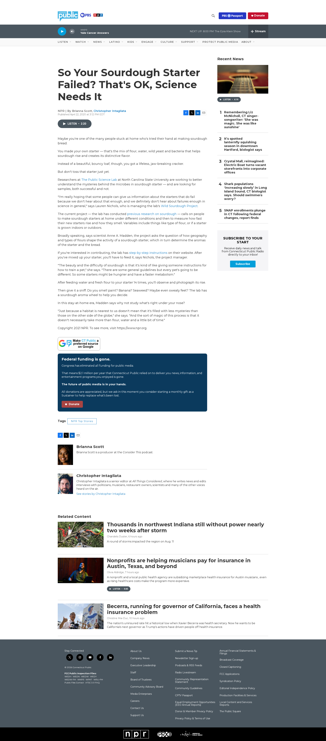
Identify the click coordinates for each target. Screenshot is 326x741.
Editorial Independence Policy (237, 688)
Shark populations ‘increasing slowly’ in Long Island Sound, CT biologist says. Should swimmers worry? (245, 191)
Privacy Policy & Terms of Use (192, 718)
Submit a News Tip (186, 651)
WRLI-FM (98, 679)
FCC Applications (229, 674)
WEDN (76, 676)
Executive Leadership (143, 665)
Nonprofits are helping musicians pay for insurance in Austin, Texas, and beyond (179, 563)
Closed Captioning (230, 667)
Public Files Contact (74, 682)
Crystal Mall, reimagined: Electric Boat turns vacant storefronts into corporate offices (245, 167)
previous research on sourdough (152, 214)
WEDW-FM (70, 679)
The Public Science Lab (99, 180)
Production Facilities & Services (238, 695)
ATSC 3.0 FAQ (92, 682)
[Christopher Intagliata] (65, 484)
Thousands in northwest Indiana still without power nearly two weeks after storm (185, 527)
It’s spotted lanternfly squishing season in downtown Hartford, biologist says (243, 144)
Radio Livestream (185, 672)
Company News (139, 658)
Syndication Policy (230, 681)
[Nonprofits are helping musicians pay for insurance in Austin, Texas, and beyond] (81, 570)
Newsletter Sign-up (186, 658)
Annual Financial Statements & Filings (238, 652)
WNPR (80, 679)
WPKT (89, 679)
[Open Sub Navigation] (70, 42)
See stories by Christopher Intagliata (100, 493)
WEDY (93, 676)
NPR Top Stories (82, 421)
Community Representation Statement (192, 681)
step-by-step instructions (148, 253)
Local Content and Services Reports (236, 703)
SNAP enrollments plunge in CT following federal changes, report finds (245, 214)
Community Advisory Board (146, 687)
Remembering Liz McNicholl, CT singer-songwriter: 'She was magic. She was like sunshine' (241, 120)
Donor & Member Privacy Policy (194, 711)
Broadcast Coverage (232, 660)
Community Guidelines (188, 688)
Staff (133, 672)
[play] (62, 31)
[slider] (77, 31)
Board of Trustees (140, 679)
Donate (259, 15)
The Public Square (230, 711)
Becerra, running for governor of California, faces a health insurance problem (184, 609)
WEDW (85, 676)
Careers (134, 701)
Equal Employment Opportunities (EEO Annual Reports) (195, 703)
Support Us (137, 715)
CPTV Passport (184, 695)
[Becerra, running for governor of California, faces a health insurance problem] (81, 616)
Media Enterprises (141, 694)
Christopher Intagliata (110, 111)
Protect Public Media (220, 41)
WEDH (68, 676)
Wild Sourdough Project (179, 206)
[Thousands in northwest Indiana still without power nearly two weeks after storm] (81, 534)
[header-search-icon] (213, 15)
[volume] (72, 31)
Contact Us (137, 708)
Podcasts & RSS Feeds (188, 665)
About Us (135, 651)
